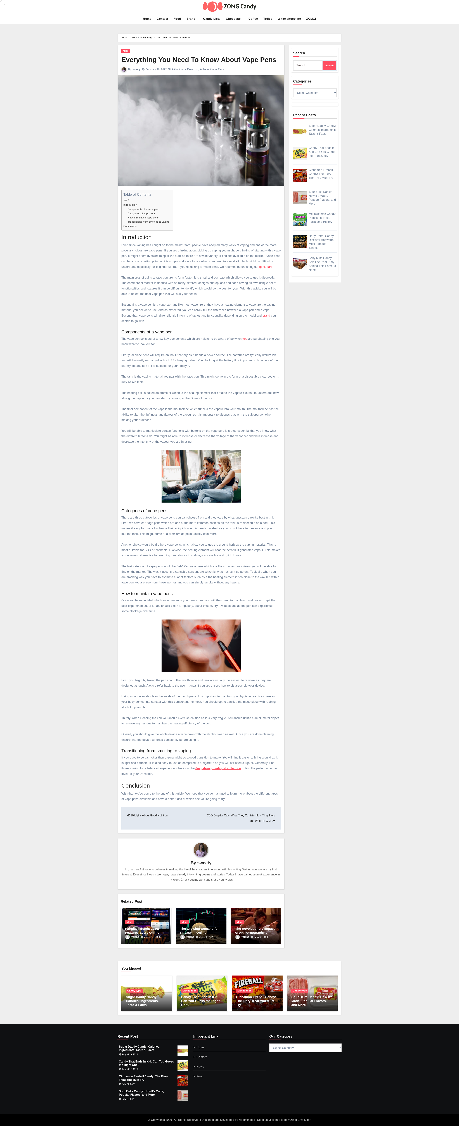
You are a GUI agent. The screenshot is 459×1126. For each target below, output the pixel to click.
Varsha (135, 936)
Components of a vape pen (143, 209)
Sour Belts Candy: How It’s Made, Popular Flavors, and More (311, 1001)
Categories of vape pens (141, 213)
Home (147, 18)
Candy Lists (212, 18)
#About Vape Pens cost (185, 69)
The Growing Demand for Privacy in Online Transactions (199, 932)
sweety (136, 69)
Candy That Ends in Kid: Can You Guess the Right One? (200, 1001)
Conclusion (129, 226)
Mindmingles (247, 1119)
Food (177, 18)
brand (266, 315)
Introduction (130, 204)
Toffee (267, 18)
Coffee (253, 18)
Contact (162, 18)
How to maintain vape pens (143, 217)
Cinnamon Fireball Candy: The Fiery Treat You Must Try (256, 1001)
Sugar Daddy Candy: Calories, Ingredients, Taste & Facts (142, 1001)
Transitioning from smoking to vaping (148, 221)
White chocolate (289, 18)
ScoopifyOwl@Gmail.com (294, 1119)
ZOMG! (311, 18)
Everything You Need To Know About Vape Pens (198, 59)
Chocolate (234, 18)
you (244, 338)
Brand (191, 18)
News (200, 1066)
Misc (126, 50)
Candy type (134, 990)
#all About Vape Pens (212, 69)
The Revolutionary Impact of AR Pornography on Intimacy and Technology (255, 932)
